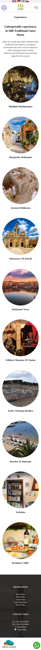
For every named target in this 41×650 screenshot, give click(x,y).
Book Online (20, 597)
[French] (16, 1)
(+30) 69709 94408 (22, 624)
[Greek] (22, 1)
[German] (19, 1)
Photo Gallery (20, 594)
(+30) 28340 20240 (22, 622)
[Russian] (27, 1)
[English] (13, 1)
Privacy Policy (21, 605)
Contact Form (20, 600)
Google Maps (22, 630)
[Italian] (24, 1)
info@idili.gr (21, 627)
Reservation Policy (20, 602)
